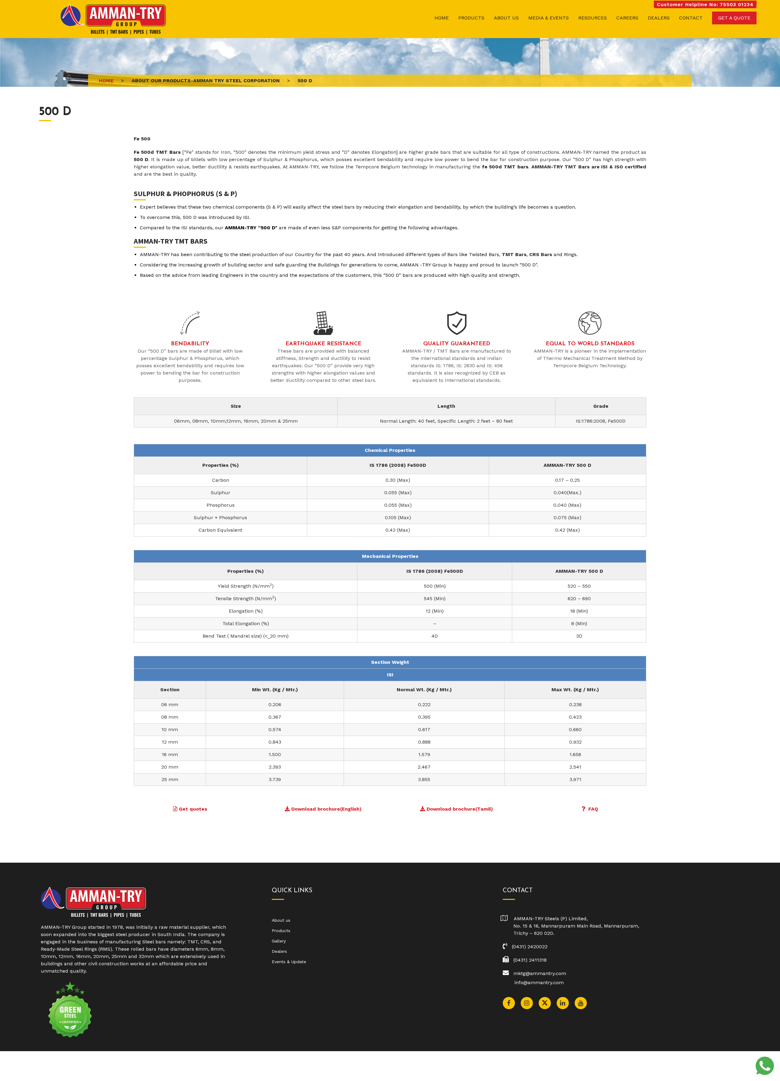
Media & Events (548, 18)
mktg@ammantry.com (539, 973)
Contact (691, 18)
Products (471, 18)
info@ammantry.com (539, 982)
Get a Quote (734, 18)
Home (441, 18)
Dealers (659, 18)
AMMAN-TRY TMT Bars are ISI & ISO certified (589, 167)
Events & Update (289, 961)
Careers (627, 18)
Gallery (279, 940)
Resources (592, 18)
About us (506, 18)
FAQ (593, 809)
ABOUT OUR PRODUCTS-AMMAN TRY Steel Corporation (206, 80)
